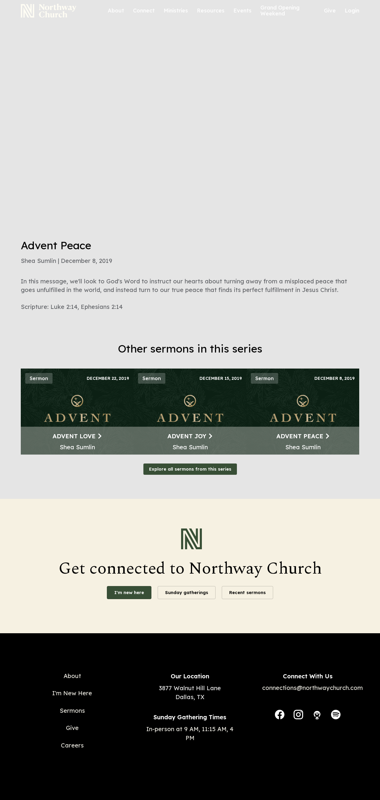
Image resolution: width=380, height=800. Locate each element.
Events (242, 10)
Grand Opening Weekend (280, 10)
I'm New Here (72, 693)
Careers (72, 745)
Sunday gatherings (186, 592)
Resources (210, 10)
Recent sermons (247, 592)
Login (352, 10)
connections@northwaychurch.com (312, 687)
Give (330, 10)
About (116, 10)
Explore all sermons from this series (190, 469)
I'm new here (129, 592)
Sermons (72, 710)
